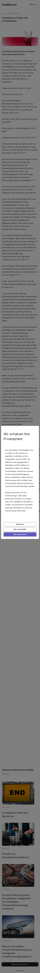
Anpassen (20, 524)
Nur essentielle (20, 529)
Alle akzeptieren (20, 534)
